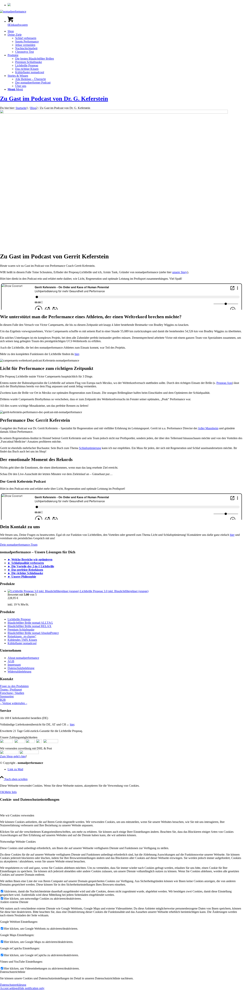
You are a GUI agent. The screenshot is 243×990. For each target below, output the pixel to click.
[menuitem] (125, 5)
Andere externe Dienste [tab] (14, 902)
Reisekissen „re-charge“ (22, 636)
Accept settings (9, 988)
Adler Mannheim (208, 428)
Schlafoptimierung (90, 448)
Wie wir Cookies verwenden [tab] (17, 815)
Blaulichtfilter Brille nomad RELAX (29, 626)
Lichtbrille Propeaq (19, 619)
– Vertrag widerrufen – (13, 703)
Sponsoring (7, 696)
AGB (11, 661)
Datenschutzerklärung (13, 984)
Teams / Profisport (11, 689)
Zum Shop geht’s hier (13, 756)
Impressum (14, 664)
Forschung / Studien (12, 693)
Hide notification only (31, 988)
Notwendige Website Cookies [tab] (18, 841)
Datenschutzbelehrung (21, 668)
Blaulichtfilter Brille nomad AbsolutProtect (33, 633)
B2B (3, 699)
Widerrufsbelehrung (19, 671)
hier (77, 354)
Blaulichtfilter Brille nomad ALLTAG (30, 622)
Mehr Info (11, 792)
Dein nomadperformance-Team (18, 544)
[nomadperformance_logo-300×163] (13, 11)
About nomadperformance (23, 657)
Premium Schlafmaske (21, 629)
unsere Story (179, 272)
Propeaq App (224, 382)
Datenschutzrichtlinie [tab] (12, 971)
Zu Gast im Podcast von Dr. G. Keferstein (54, 98)
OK (2, 792)
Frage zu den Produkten (14, 686)
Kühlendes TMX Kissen (22, 639)
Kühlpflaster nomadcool (22, 643)
